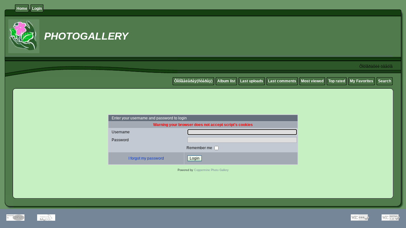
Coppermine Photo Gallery (211, 170)
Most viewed (312, 81)
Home (21, 8)
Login (37, 8)
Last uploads (251, 81)
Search (384, 81)
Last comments (282, 81)
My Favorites (361, 81)
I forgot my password (146, 158)
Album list (226, 81)
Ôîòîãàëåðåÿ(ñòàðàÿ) (193, 81)
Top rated (336, 81)
